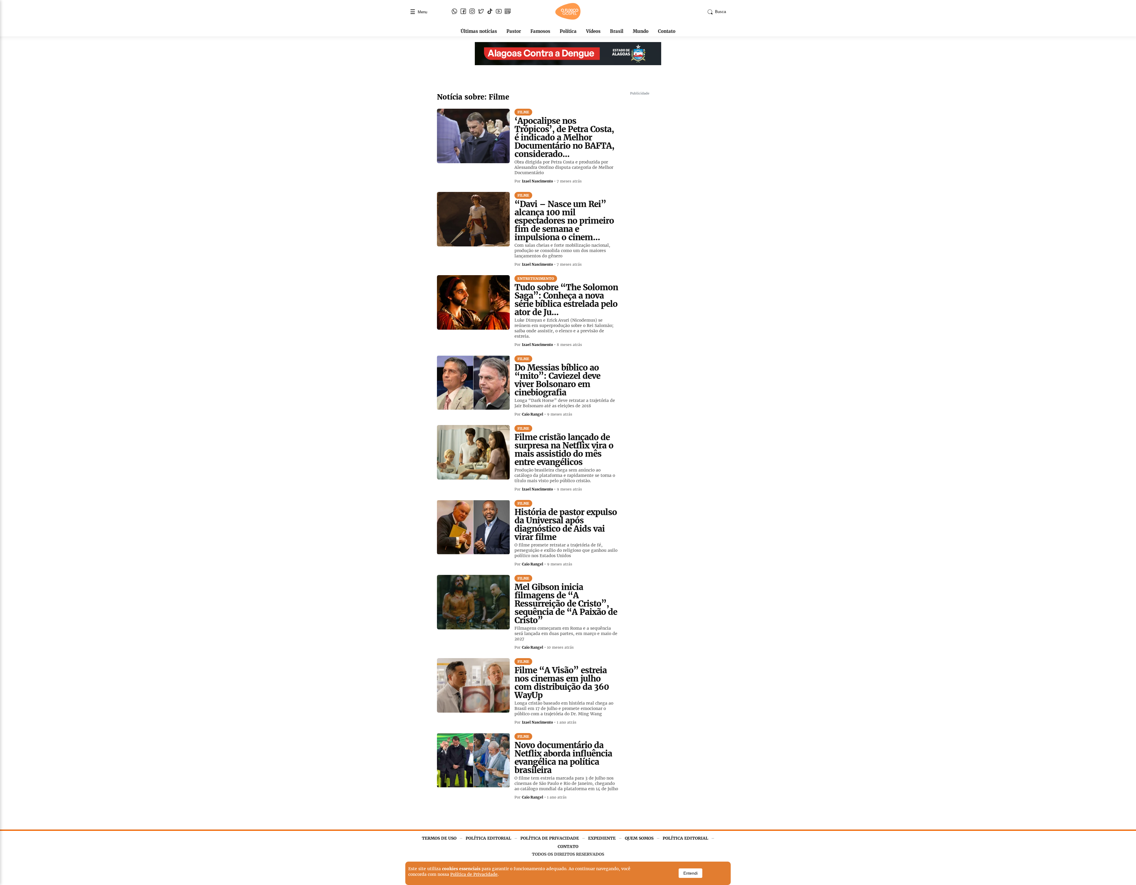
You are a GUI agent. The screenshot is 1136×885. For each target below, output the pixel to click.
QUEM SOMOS (639, 838)
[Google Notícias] (508, 11)
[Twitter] (481, 11)
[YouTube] (499, 11)
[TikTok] (490, 11)
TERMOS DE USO (439, 838)
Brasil (616, 31)
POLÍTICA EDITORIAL (488, 838)
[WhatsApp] (454, 11)
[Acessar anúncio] (568, 53)
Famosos (540, 31)
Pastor (513, 31)
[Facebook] (463, 11)
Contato (666, 31)
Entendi (690, 873)
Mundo (640, 31)
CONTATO (568, 846)
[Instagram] (472, 11)
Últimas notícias (479, 31)
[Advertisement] (674, 186)
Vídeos (593, 31)
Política (568, 31)
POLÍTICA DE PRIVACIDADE (549, 838)
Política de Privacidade (474, 874)
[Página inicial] (568, 18)
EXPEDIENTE (602, 838)
